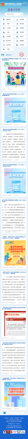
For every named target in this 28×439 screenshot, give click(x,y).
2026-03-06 (21, 55)
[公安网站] (4, 432)
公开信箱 (21, 418)
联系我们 (6, 418)
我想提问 (10, 54)
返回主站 (24, 5)
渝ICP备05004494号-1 (16, 425)
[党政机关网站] (8, 432)
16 (20, 412)
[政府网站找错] (14, 432)
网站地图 (16, 418)
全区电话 (11, 418)
